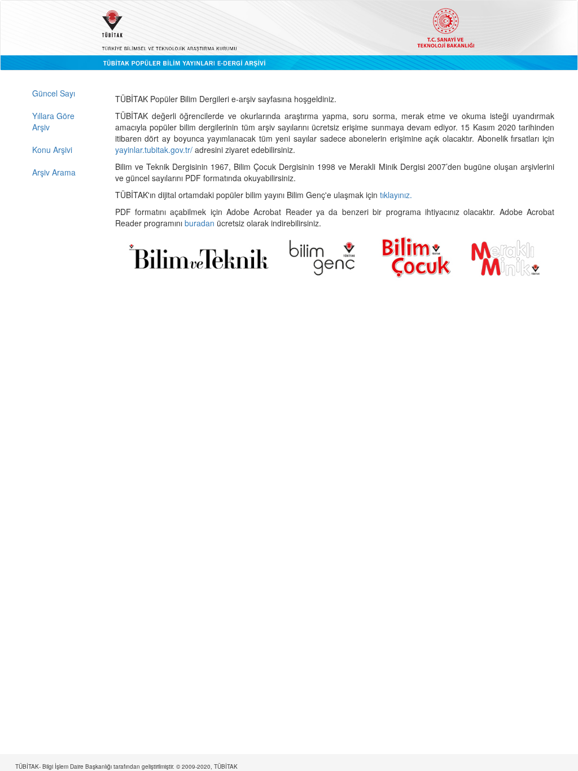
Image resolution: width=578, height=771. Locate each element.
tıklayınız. (397, 194)
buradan (201, 223)
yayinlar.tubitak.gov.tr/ (153, 149)
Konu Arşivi (52, 149)
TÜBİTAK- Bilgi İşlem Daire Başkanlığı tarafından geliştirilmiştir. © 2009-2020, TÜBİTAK (126, 766)
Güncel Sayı (53, 93)
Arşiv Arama (54, 172)
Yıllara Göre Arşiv (53, 121)
